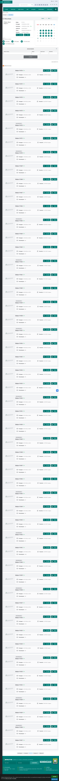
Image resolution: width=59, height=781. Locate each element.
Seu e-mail (6, 762)
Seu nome (20, 762)
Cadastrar (34, 762)
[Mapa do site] (45, 5)
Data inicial (43, 51)
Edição (33, 51)
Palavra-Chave (6, 51)
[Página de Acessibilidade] (47, 5)
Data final (51, 51)
